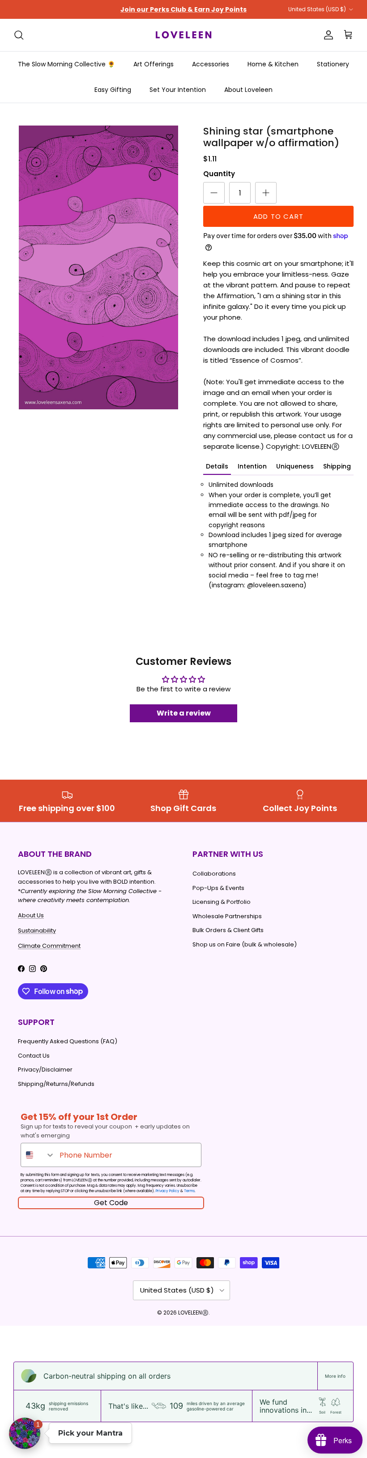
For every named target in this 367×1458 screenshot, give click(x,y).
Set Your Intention (177, 89)
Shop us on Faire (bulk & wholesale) (244, 944)
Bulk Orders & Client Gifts (228, 930)
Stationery (333, 64)
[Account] (327, 35)
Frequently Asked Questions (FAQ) (67, 1041)
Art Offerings (153, 64)
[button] (24, 1433)
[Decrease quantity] (214, 193)
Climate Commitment (49, 946)
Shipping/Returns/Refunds (56, 1084)
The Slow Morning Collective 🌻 (66, 64)
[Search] (18, 35)
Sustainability (37, 930)
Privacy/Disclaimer (45, 1069)
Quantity (219, 173)
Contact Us (34, 1055)
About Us (31, 915)
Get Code (111, 1203)
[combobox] (38, 1155)
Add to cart (278, 216)
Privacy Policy (167, 1191)
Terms (189, 1191)
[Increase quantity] (266, 193)
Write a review (184, 713)
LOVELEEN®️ (193, 1312)
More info (335, 1376)
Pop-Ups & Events (218, 888)
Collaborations (214, 873)
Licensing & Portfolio (221, 902)
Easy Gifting (112, 89)
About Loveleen (248, 89)
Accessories (210, 64)
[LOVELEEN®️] (183, 35)
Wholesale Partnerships (227, 916)
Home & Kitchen (273, 64)
